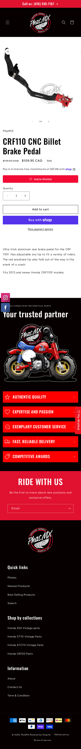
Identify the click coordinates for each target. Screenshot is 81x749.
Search (12, 603)
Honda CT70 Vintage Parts (25, 636)
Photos (12, 577)
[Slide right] (49, 121)
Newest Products (19, 586)
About (11, 678)
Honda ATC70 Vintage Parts (26, 645)
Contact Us (15, 687)
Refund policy (61, 734)
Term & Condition (19, 695)
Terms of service (42, 740)
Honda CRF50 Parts (20, 653)
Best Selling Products (21, 594)
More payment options (40, 229)
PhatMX (25, 734)
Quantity (8, 188)
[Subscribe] (69, 508)
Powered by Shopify (40, 734)
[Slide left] (32, 121)
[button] (7, 22)
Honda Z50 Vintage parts (24, 628)
